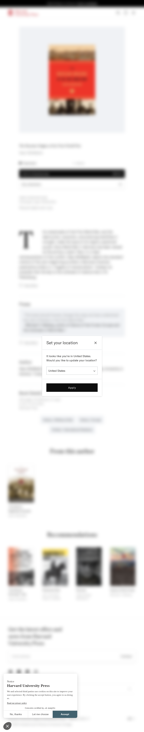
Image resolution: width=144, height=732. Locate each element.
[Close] (95, 343)
